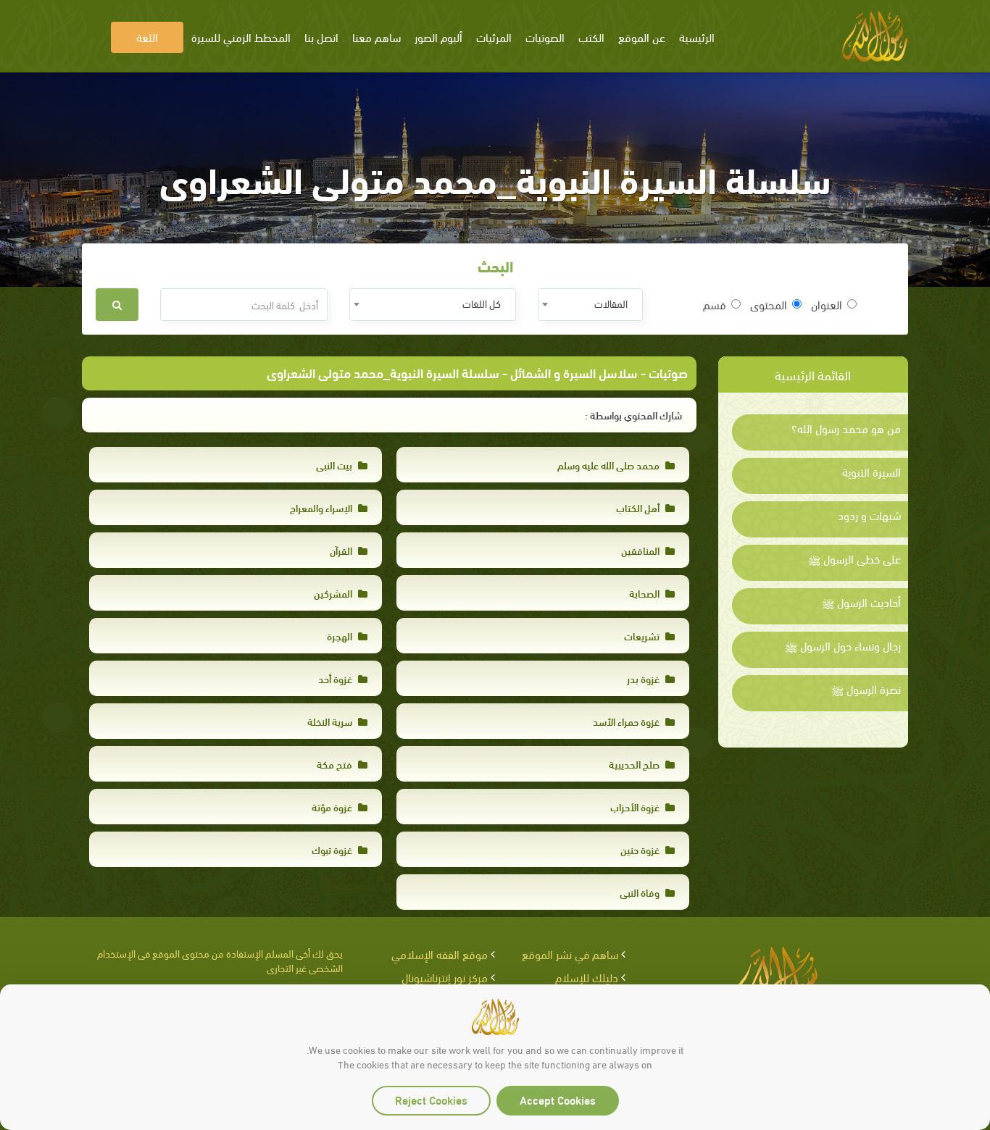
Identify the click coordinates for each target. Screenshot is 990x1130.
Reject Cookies (431, 1099)
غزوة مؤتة (333, 806)
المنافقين (641, 550)
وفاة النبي (641, 892)
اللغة (147, 36)
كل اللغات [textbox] (481, 303)
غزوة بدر (644, 678)
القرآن (342, 550)
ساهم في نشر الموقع (570, 953)
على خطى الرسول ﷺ (854, 558)
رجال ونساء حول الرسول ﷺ (843, 645)
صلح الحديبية (635, 763)
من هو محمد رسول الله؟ (846, 428)
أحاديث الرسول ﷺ (861, 601)
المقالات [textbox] (611, 303)
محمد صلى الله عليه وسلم (609, 464)
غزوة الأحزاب (636, 806)
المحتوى (768, 304)
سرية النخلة (330, 721)
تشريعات (643, 635)
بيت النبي (335, 464)
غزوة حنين (641, 849)
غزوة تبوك (333, 849)
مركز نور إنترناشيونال (445, 976)
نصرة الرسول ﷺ (866, 688)
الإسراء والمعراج (322, 507)
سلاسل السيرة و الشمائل (574, 372)
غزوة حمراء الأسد (627, 721)
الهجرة (340, 635)
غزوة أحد (336, 678)
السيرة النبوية (871, 471)
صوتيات (668, 372)
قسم (714, 304)
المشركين (334, 592)
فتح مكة (335, 763)
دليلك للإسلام (586, 976)
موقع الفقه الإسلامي (439, 953)
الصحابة (645, 592)
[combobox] (590, 304)
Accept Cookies (558, 1099)
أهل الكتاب (639, 507)
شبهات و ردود (869, 515)
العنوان (826, 304)
